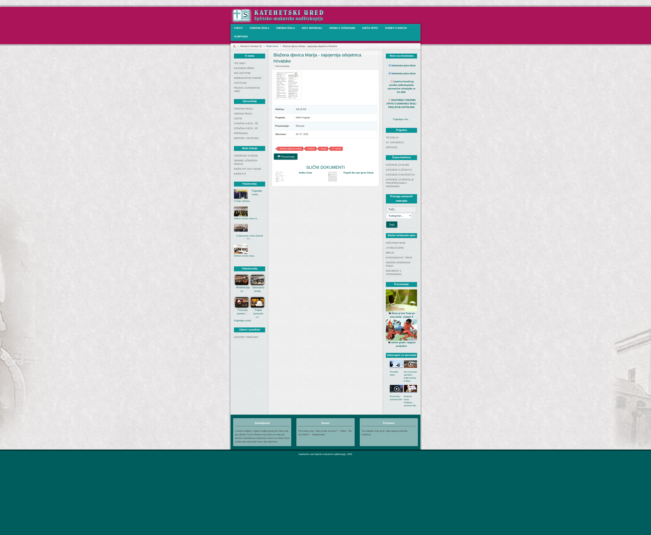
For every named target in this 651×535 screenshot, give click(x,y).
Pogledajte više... (401, 119)
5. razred (336, 148)
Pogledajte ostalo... (243, 320)
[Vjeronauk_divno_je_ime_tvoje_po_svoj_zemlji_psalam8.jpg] (401, 300)
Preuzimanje (287, 156)
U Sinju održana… (243, 201)
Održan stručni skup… (245, 256)
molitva (311, 148)
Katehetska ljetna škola (403, 65)
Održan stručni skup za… (246, 218)
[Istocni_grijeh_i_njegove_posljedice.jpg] (401, 330)
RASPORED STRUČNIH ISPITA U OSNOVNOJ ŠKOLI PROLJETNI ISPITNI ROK (401, 104)
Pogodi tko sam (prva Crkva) (358, 172)
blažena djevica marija (291, 148)
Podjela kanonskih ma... (258, 313)
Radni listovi (272, 46)
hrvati (323, 148)
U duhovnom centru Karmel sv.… (249, 237)
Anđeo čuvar (305, 172)
